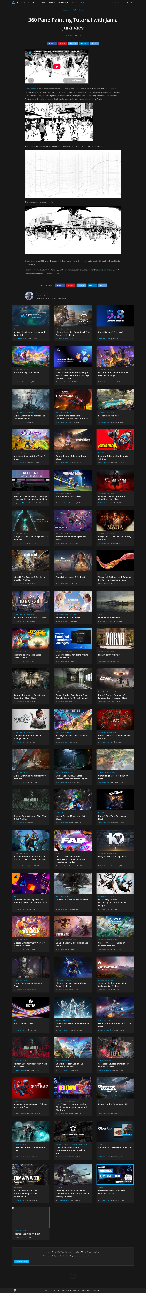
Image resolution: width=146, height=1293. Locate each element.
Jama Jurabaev (31, 89)
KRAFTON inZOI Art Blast (68, 617)
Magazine (66, 10)
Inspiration (63, 3)
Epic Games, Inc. (55, 1290)
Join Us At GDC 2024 (23, 1023)
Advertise (76, 1290)
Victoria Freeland (63, 1030)
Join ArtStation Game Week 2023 (113, 1104)
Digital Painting (78, 10)
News (74, 3)
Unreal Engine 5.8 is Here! (110, 332)
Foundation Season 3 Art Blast (70, 577)
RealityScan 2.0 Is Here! (109, 617)
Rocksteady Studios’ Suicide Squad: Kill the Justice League (112, 902)
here (69, 270)
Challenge (101, 980)
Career (52, 3)
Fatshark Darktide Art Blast (27, 1234)
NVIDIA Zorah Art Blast (109, 654)
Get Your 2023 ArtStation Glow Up (114, 1147)
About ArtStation (67, 1290)
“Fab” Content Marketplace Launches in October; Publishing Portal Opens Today (71, 859)
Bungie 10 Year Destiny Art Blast (113, 856)
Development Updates (76, 1144)
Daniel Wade (20, 1237)
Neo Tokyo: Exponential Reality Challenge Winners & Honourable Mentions (72, 1107)
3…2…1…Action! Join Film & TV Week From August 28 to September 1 (28, 1193)
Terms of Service (86, 1290)
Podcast (100, 1187)
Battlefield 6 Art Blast (108, 415)
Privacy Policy (97, 1290)
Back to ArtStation (121, 3)
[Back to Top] (73, 1276)
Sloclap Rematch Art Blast (68, 496)
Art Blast (61, 329)
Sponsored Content (22, 503)
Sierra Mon (69, 36)
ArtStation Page (109, 270)
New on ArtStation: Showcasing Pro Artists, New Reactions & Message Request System (73, 375)
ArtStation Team (21, 339)
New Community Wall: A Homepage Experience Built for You (71, 1150)
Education (59, 1187)
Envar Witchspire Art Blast (26, 372)
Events (107, 980)
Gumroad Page (54, 273)
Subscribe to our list (22, 1262)
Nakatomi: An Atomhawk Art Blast (30, 617)
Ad (57, 329)
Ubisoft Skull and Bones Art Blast (72, 899)
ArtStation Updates (62, 369)
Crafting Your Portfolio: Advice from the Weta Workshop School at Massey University (73, 1193)
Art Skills (41, 3)
